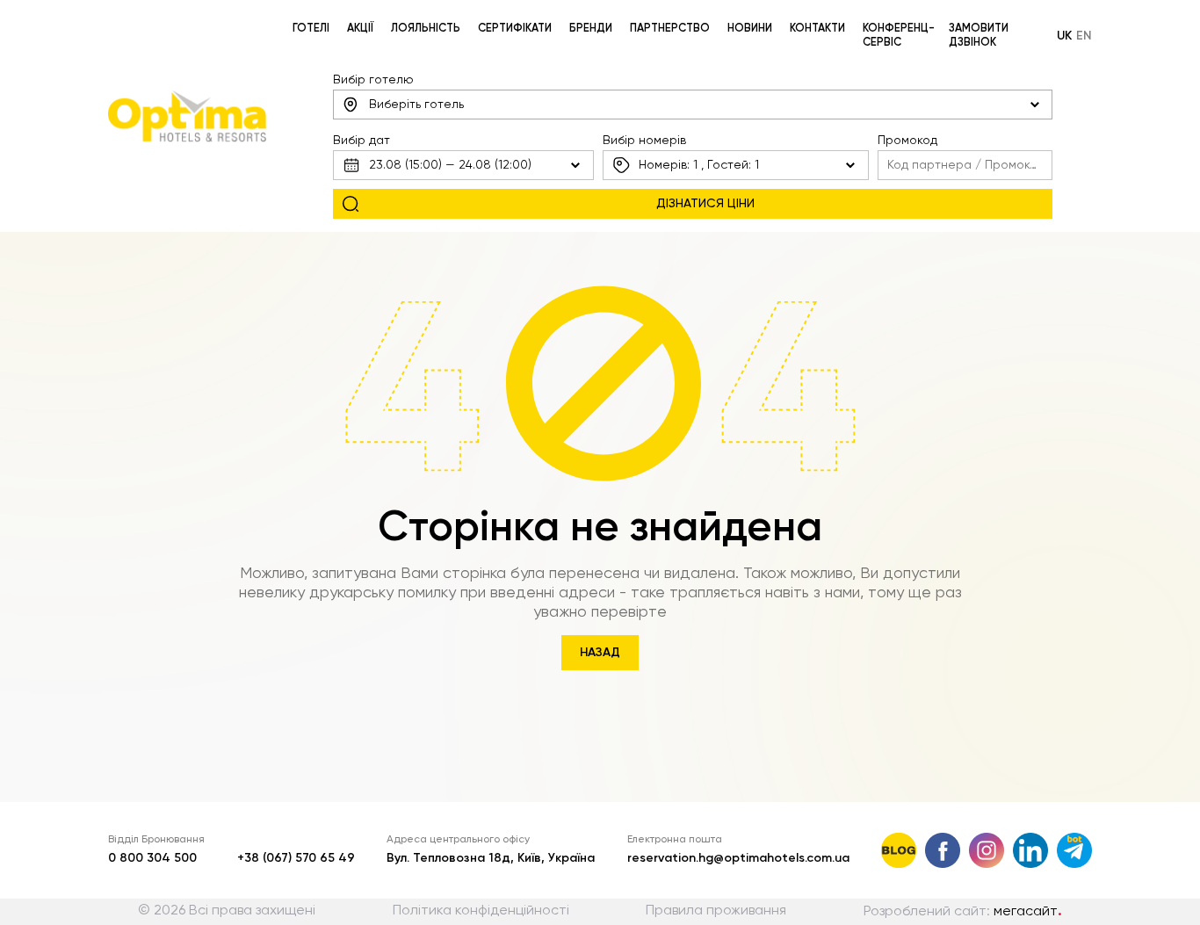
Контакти (817, 28)
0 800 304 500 (152, 858)
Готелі (311, 28)
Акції (360, 28)
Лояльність (425, 28)
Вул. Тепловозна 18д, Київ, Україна (491, 858)
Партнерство (670, 28)
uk (1064, 36)
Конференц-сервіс (899, 35)
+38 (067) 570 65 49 (296, 858)
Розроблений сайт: (963, 912)
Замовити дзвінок (978, 35)
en (1084, 36)
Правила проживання (716, 911)
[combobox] (692, 104)
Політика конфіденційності (481, 911)
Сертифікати (515, 28)
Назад (600, 653)
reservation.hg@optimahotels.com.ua (738, 858)
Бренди (590, 28)
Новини (749, 28)
